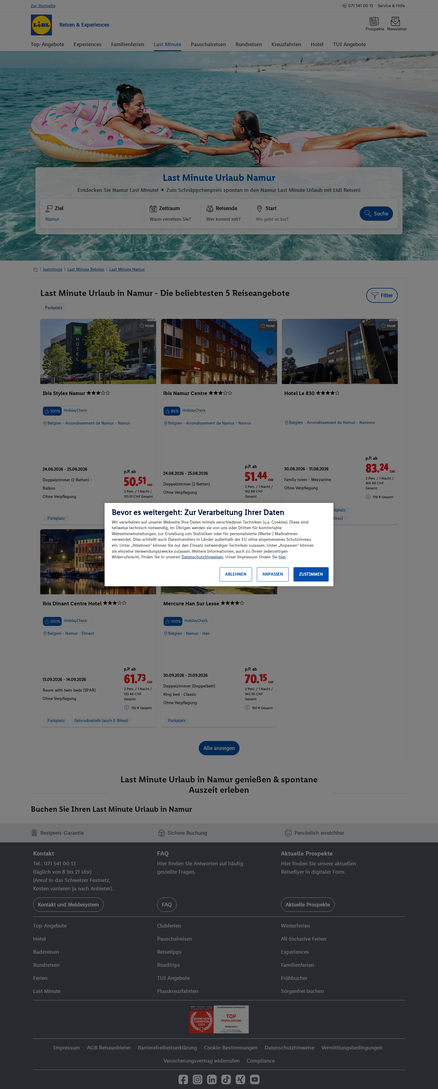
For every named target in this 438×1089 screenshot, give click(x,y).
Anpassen (273, 574)
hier (282, 557)
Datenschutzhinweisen (202, 557)
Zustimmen (311, 574)
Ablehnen (235, 574)
